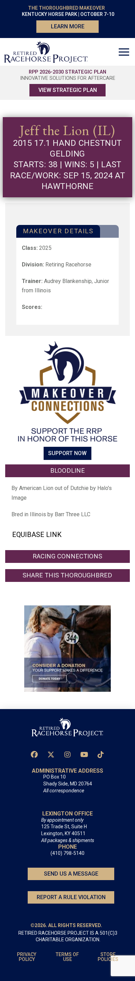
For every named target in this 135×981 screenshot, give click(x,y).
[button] (124, 52)
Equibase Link (37, 534)
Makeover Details (58, 231)
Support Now (67, 453)
